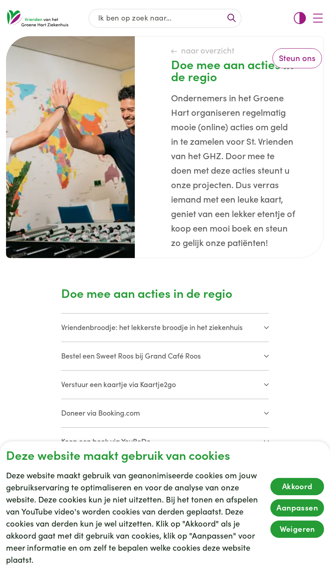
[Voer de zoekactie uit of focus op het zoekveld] (231, 18)
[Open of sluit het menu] (318, 18)
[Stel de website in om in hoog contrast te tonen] (300, 18)
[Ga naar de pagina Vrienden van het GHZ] (37, 18)
